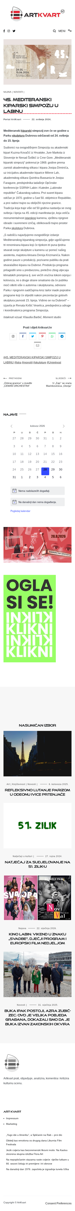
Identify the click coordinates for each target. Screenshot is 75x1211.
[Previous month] (11, 426)
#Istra (17, 362)
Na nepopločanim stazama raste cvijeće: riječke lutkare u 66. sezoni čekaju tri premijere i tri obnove (37, 1161)
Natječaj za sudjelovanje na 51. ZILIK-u (37, 863)
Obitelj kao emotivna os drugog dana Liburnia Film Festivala (34, 1142)
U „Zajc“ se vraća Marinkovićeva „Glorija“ (59, 382)
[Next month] (64, 426)
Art (8, 784)
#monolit (27, 362)
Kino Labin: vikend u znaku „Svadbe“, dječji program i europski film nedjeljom (37, 938)
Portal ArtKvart (12, 119)
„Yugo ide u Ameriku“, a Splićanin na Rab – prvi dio (34, 1135)
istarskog (30, 218)
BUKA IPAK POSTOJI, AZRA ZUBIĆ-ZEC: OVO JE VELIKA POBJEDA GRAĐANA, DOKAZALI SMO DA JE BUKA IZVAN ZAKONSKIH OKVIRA (38, 1016)
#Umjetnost (54, 362)
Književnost (18, 784)
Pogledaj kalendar (20, 511)
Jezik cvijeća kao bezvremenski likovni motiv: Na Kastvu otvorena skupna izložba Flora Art (37, 1152)
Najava (7, 92)
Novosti (18, 92)
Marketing (11, 1124)
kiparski (26, 130)
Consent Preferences (58, 1203)
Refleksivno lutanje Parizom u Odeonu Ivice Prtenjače (37, 791)
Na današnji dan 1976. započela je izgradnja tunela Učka (37, 1169)
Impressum (12, 1118)
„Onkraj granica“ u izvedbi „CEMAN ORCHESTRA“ (17, 382)
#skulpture (39, 362)
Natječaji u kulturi (22, 856)
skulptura (18, 135)
